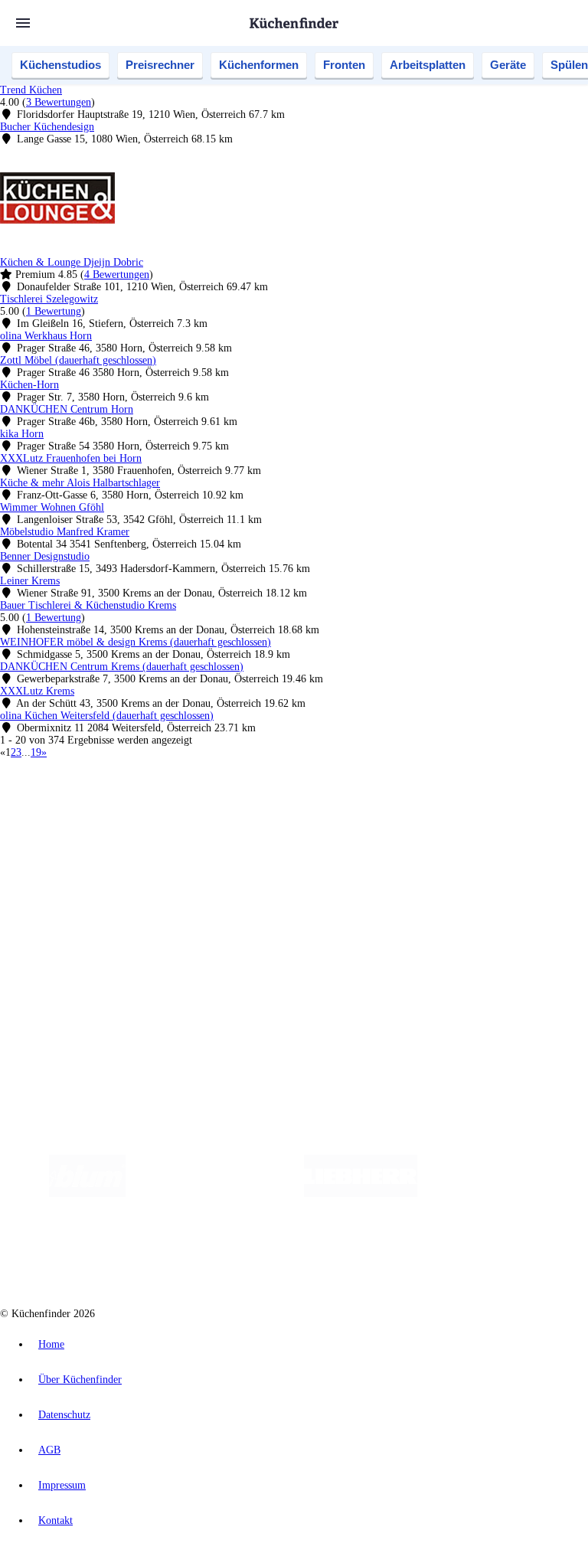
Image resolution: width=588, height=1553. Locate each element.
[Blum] (87, 1193)
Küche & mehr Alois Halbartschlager (80, 483)
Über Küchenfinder (72, 894)
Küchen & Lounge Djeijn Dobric (71, 262)
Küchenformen (259, 64)
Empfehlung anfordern (80, 793)
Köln (412, 806)
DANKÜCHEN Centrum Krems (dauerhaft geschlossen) (121, 666)
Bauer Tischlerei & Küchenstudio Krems (88, 605)
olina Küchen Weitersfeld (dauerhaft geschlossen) (107, 715)
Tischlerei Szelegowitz (49, 299)
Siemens (507, 806)
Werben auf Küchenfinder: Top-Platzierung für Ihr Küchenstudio (171, 959)
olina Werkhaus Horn (46, 336)
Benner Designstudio (45, 556)
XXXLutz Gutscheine (178, 818)
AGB (49, 1450)
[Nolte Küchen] (196, 1254)
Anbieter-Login (74, 983)
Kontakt (55, 1520)
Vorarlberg (213, 806)
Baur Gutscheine (391, 818)
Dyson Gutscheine (256, 818)
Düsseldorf (339, 806)
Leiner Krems (30, 581)
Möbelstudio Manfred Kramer (64, 532)
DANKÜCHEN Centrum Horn (66, 409)
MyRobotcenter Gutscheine (475, 818)
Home (51, 1344)
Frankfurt (381, 806)
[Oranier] (510, 1193)
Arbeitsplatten (428, 64)
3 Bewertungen (58, 102)
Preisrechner (160, 64)
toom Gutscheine (325, 818)
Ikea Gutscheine (105, 818)
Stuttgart (441, 806)
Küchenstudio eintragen (81, 971)
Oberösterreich (264, 806)
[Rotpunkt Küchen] (284, 1254)
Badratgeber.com (67, 918)
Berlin (101, 806)
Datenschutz (64, 1415)
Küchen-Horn (29, 385)
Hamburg (133, 806)
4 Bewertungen (116, 274)
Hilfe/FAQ (54, 906)
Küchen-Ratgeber (68, 882)
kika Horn (22, 434)
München (172, 806)
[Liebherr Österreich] (360, 1193)
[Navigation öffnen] (23, 23)
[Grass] (214, 1193)
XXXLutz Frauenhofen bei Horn (71, 458)
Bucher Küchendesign (47, 126)
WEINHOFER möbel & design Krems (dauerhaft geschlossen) (135, 642)
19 (36, 752)
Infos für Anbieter (70, 947)
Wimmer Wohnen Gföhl (52, 507)
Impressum (62, 1485)
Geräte (508, 64)
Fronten (344, 64)
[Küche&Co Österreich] (397, 1254)
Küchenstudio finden (75, 780)
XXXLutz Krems (37, 691)
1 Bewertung (53, 311)
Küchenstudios (60, 64)
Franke (474, 806)
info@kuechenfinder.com (277, 1011)
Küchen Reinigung (71, 869)
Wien (305, 806)
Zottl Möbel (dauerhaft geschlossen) (78, 360)
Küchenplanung (64, 857)
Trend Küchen (31, 90)
